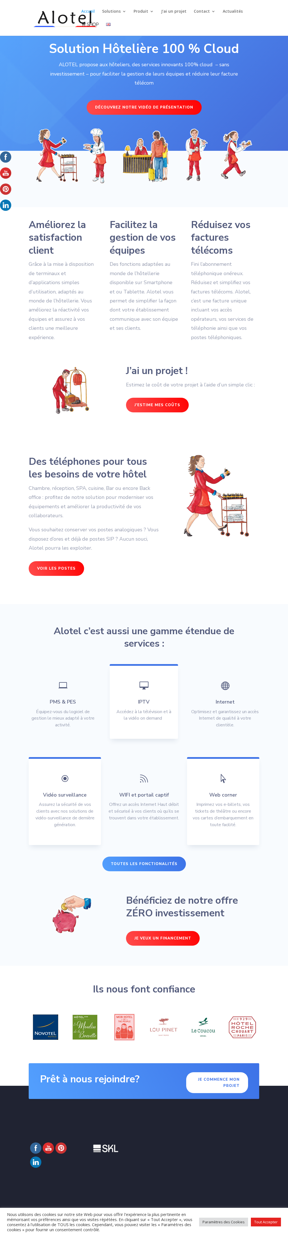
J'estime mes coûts (157, 405)
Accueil (88, 11)
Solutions (111, 11)
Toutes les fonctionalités (144, 863)
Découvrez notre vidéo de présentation (144, 107)
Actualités (233, 11)
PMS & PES (63, 701)
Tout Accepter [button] (266, 1221)
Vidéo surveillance (65, 794)
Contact (202, 11)
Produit (141, 11)
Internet (225, 701)
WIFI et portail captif (144, 794)
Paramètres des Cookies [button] (223, 1221)
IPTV (144, 701)
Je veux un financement (162, 938)
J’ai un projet (173, 11)
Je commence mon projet (219, 1082)
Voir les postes (56, 568)
